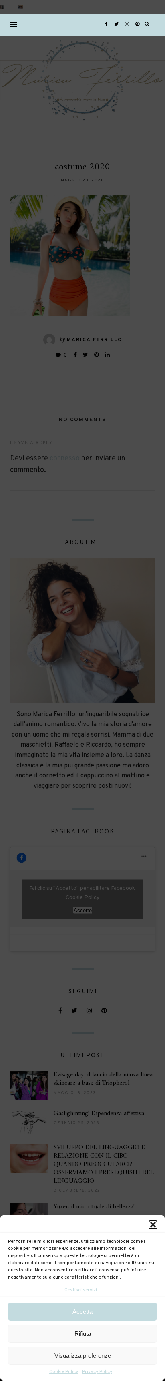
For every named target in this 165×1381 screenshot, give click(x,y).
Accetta (82, 1311)
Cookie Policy (63, 1372)
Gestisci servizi (80, 1290)
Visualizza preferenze (82, 1355)
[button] (153, 1225)
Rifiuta (82, 1333)
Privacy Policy (97, 1372)
